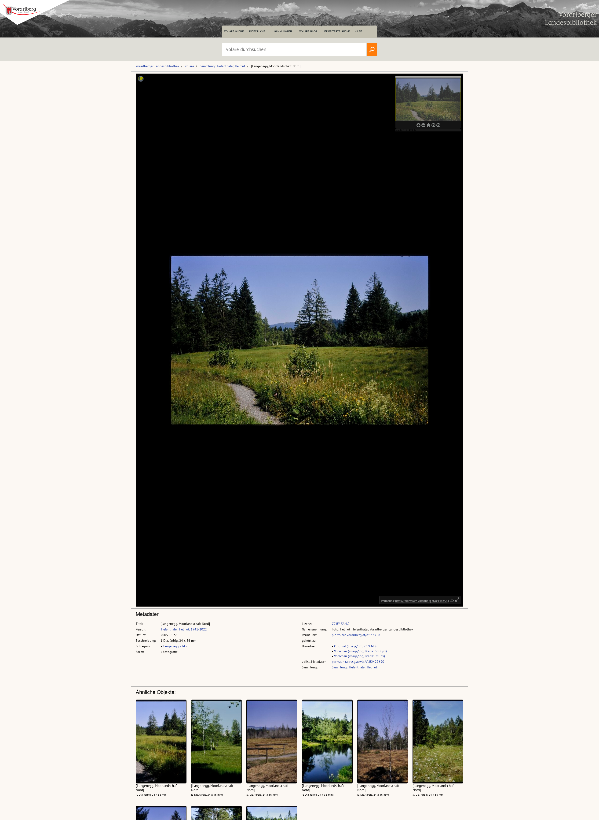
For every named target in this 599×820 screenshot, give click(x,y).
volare (189, 66)
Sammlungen (283, 31)
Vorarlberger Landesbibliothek (157, 66)
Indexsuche (257, 31)
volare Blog (308, 31)
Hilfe (358, 31)
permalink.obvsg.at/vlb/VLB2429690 (358, 662)
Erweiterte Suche (337, 31)
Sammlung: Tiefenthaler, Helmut (222, 66)
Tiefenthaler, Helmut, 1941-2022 (184, 629)
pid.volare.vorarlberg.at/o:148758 (356, 635)
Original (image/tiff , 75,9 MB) (355, 646)
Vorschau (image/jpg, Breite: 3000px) (360, 651)
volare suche (234, 31)
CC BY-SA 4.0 (341, 624)
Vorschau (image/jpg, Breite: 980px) (359, 656)
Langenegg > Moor (176, 646)
